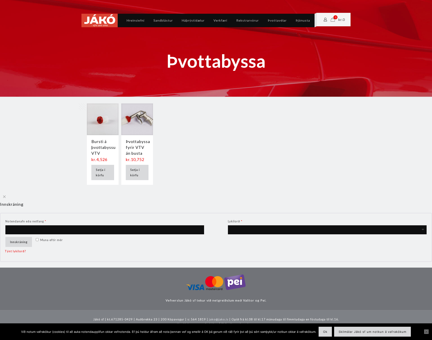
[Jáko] (99, 20)
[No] (426, 331)
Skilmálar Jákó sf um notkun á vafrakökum (372, 331)
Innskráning (18, 242)
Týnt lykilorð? (15, 251)
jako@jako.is (218, 319)
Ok (325, 331)
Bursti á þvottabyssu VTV (103, 147)
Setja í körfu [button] (100, 172)
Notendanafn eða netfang (25, 221)
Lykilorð (235, 221)
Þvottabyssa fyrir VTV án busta (138, 147)
